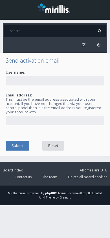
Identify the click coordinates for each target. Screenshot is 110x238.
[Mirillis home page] (55, 8)
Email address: (19, 95)
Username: (15, 72)
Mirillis (12, 193)
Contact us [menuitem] (23, 177)
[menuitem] (98, 45)
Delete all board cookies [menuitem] (87, 177)
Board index (13, 170)
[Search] (99, 31)
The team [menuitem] (49, 177)
